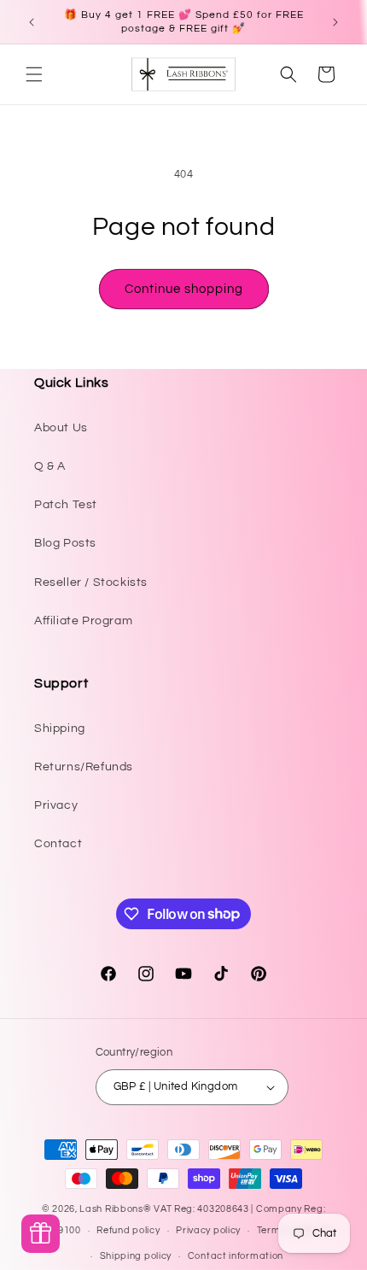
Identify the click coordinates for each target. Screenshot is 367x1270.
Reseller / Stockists (91, 582)
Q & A (50, 466)
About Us (61, 428)
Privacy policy (208, 1230)
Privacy (56, 805)
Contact (58, 844)
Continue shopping (184, 289)
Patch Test (65, 505)
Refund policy (128, 1230)
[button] (34, 74)
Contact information (235, 1256)
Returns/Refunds (83, 767)
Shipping (59, 728)
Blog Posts (65, 543)
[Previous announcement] (31, 22)
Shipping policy (136, 1256)
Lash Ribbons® (115, 1209)
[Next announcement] (335, 22)
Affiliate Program (83, 621)
